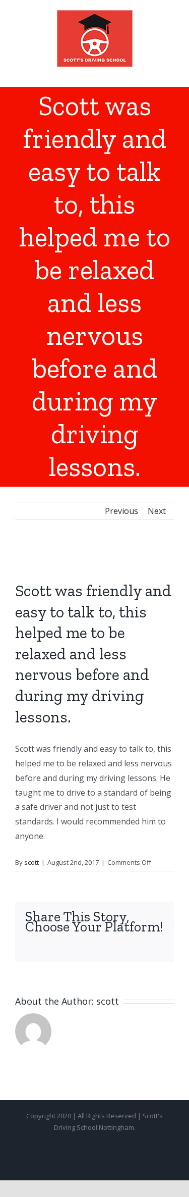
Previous (121, 510)
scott (31, 862)
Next (157, 510)
